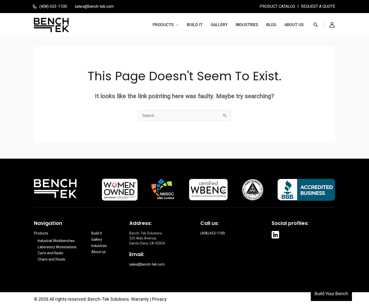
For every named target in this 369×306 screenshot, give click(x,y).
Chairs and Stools (51, 259)
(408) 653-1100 (212, 233)
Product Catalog (278, 6)
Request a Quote (318, 6)
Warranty (140, 299)
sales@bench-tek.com (94, 6)
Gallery (96, 239)
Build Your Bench (331, 293)
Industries (99, 246)
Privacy (159, 299)
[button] (166, 25)
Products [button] (41, 233)
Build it (96, 233)
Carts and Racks (50, 253)
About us (98, 252)
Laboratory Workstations (57, 247)
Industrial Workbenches (56, 241)
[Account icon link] (332, 25)
